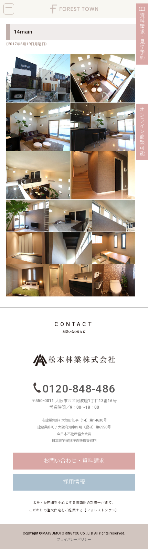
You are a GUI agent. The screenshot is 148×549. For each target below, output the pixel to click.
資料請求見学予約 (142, 37)
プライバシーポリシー (74, 539)
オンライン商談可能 (142, 132)
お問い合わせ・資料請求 (74, 460)
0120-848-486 (78, 388)
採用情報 (74, 482)
